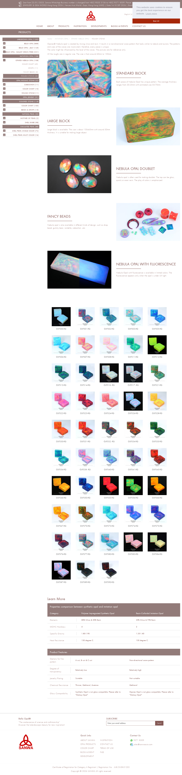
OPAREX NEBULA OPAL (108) (27, 60)
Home (39, 26)
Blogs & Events (119, 26)
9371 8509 (139, 740)
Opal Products (88, 744)
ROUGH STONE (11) (30, 93)
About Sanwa (87, 740)
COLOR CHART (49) (30, 64)
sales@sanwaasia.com (143, 744)
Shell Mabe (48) (32, 122)
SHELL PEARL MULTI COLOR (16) (26, 135)
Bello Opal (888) (31, 44)
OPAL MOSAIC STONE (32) (27, 80)
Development (87, 756)
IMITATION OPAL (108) (29, 56)
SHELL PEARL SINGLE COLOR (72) (25, 131)
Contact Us (139, 26)
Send (159, 723)
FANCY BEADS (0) (31, 72)
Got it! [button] (156, 21)
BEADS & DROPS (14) (30, 110)
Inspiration (80, 26)
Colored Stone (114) (29, 101)
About (50, 26)
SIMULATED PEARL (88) (29, 127)
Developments (99, 26)
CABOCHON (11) (31, 85)
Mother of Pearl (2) (29, 118)
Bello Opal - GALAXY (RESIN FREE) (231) (22, 52)
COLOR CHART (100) (30, 106)
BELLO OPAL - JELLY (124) (29, 48)
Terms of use (107, 748)
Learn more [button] (151, 14)
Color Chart (87, 748)
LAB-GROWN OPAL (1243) (28, 39)
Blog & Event (87, 752)
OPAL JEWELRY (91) (31, 97)
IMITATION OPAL (61, 39)
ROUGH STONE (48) (29, 76)
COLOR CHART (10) (31, 89)
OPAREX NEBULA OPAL (80, 39)
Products (63, 26)
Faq (102, 752)
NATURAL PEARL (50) (30, 114)
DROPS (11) (33, 68)
